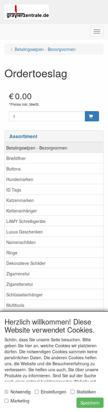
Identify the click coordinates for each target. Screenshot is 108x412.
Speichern (90, 403)
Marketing (19, 401)
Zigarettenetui (19, 284)
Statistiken (86, 392)
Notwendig (20, 392)
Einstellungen (53, 392)
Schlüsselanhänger (24, 295)
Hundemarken (19, 179)
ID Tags (13, 190)
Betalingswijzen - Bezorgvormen (36, 148)
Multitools (15, 305)
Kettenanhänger (21, 211)
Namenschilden (21, 242)
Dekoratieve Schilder (26, 263)
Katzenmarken (20, 200)
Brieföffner (16, 158)
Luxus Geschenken (24, 232)
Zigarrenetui (17, 274)
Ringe (11, 253)
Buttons (13, 169)
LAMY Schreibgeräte (26, 221)
